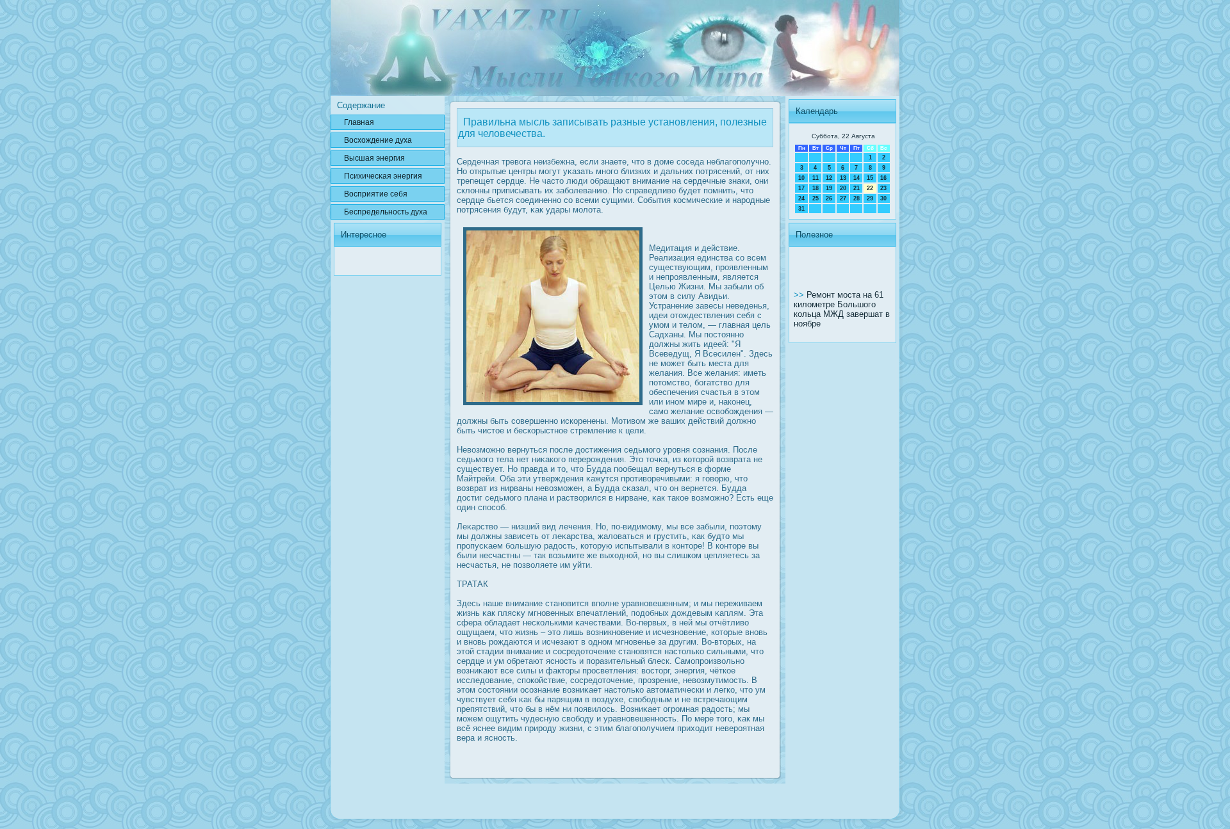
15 (870, 178)
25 (815, 198)
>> (800, 295)
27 (843, 198)
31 (801, 208)
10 (801, 178)
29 (870, 198)
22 (870, 188)
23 (883, 188)
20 (843, 188)
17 (801, 188)
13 (843, 178)
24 (801, 198)
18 (815, 188)
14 (856, 178)
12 (829, 178)
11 (815, 178)
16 (883, 178)
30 (883, 198)
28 (856, 198)
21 (856, 188)
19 (829, 188)
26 (829, 198)
